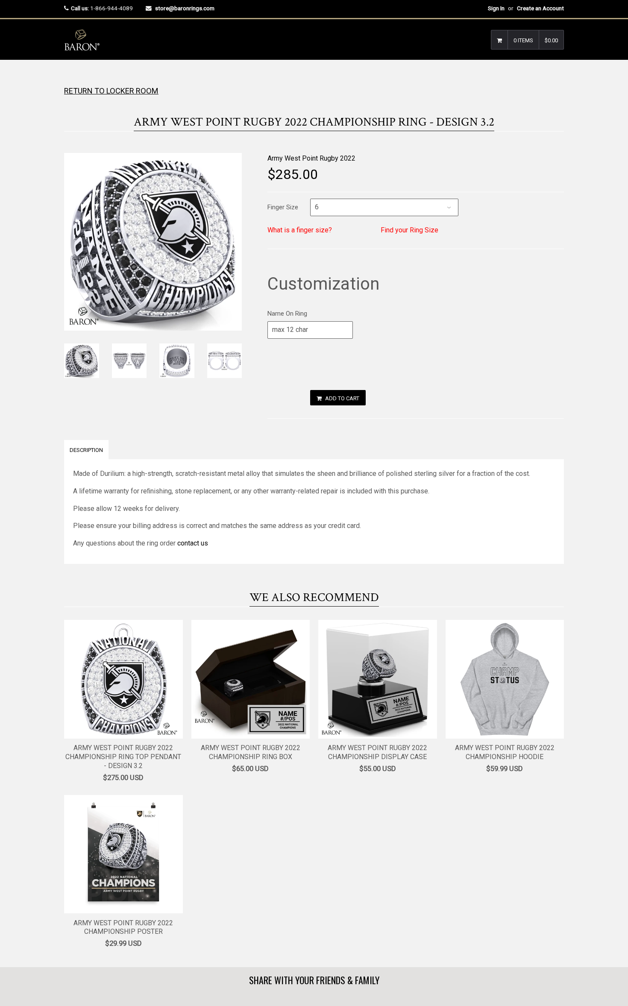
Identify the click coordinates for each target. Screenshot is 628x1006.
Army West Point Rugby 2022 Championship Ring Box (250, 752)
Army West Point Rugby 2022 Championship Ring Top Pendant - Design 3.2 (123, 757)
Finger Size (282, 207)
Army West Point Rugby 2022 (311, 158)
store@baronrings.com (184, 8)
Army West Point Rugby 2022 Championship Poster (123, 927)
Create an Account (540, 8)
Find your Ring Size (409, 230)
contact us (192, 543)
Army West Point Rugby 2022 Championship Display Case (377, 752)
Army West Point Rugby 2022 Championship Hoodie (505, 752)
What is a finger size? (299, 230)
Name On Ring (287, 313)
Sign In (496, 8)
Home (71, 76)
